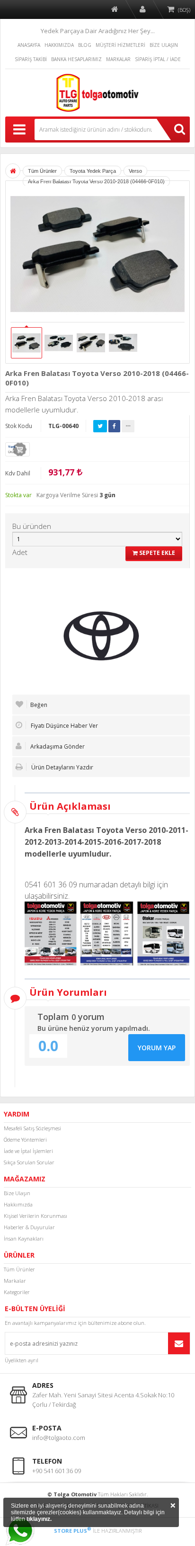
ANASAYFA (29, 45)
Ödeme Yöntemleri (25, 1139)
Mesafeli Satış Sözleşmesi (32, 1128)
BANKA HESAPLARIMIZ (76, 59)
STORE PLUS (72, 1530)
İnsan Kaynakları (24, 1238)
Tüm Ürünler (19, 1269)
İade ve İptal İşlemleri (28, 1150)
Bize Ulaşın (17, 1193)
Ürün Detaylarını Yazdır (61, 767)
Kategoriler (17, 1292)
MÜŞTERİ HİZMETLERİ (120, 45)
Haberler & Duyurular (29, 1227)
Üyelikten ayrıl (21, 1360)
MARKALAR (118, 59)
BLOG (84, 45)
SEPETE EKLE (156, 553)
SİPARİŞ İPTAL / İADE (158, 59)
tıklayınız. (39, 1519)
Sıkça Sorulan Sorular (29, 1162)
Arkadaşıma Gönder (57, 746)
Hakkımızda (18, 1204)
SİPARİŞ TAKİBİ (31, 59)
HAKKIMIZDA (59, 45)
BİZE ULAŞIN (164, 45)
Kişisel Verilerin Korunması (35, 1215)
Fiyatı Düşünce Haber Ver (63, 726)
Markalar (15, 1280)
